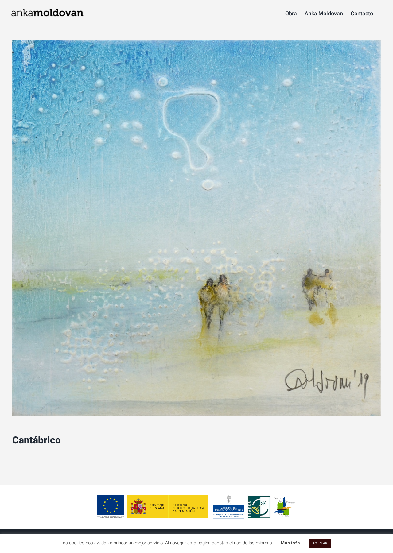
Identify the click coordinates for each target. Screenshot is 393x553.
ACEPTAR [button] (320, 543)
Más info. (291, 543)
